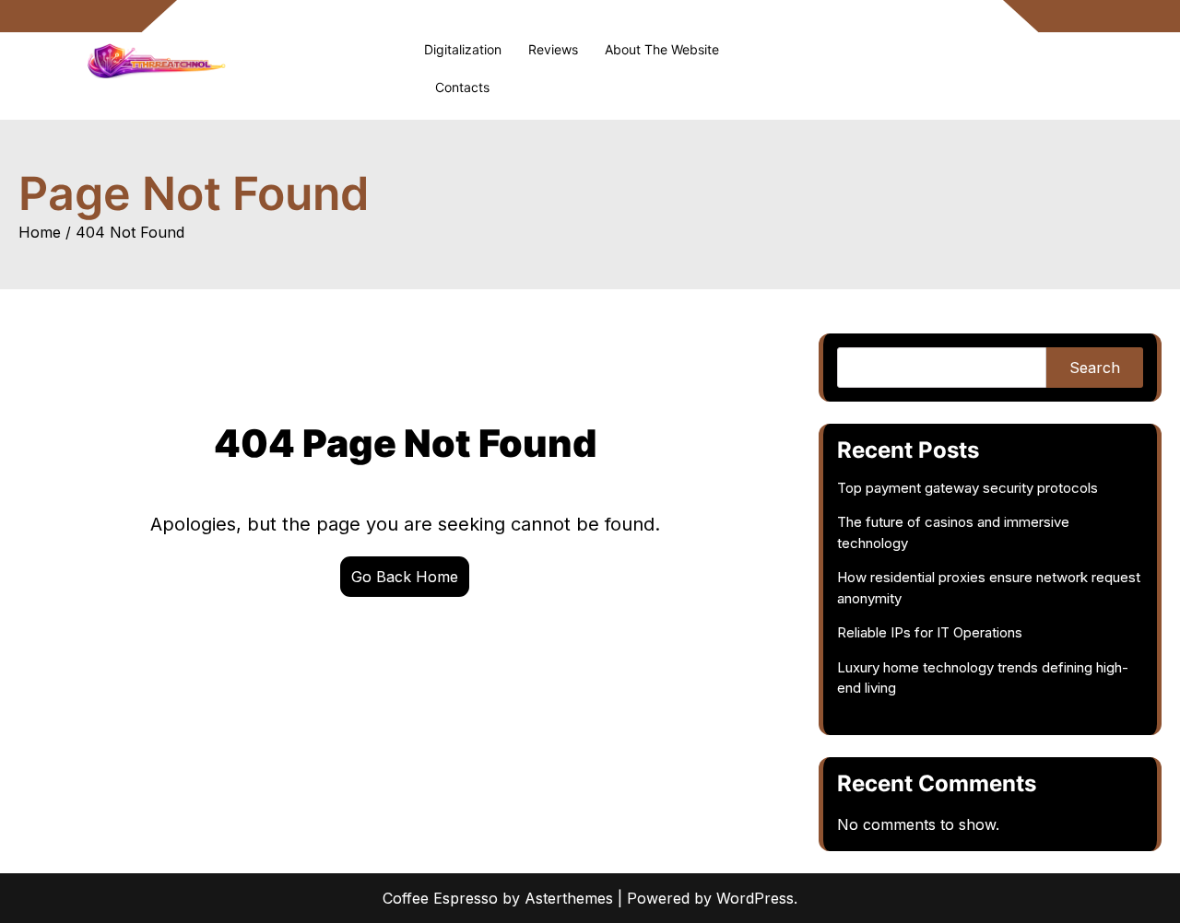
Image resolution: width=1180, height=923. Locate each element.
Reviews (553, 49)
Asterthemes (569, 898)
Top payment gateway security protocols (967, 488)
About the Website (662, 49)
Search (1094, 367)
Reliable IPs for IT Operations (929, 632)
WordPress (755, 898)
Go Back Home (404, 576)
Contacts (462, 87)
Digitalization (463, 49)
